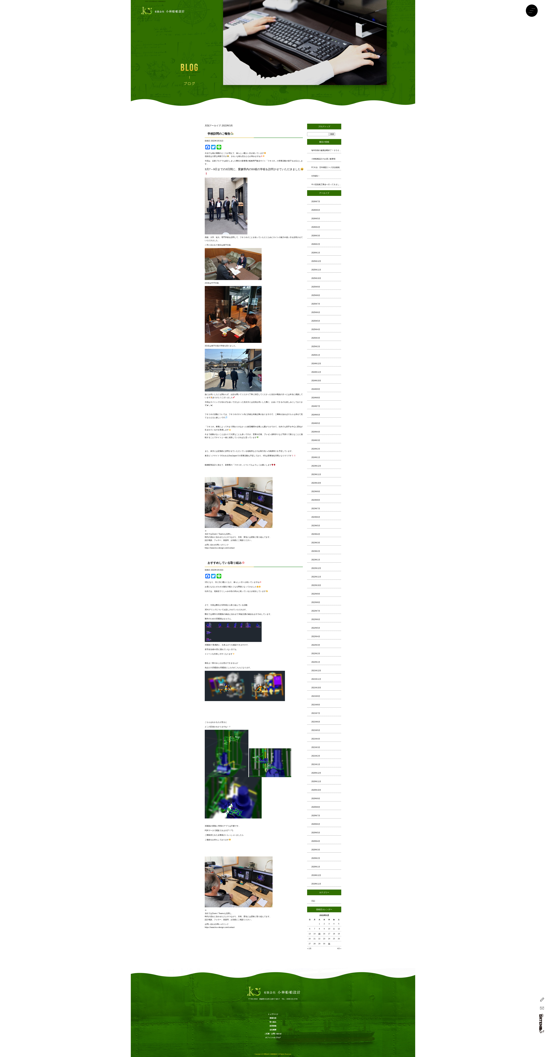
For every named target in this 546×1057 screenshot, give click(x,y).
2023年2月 (315, 551)
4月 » (339, 949)
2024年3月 (315, 440)
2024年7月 (315, 406)
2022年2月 (315, 653)
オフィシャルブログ (273, 1038)
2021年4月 (315, 739)
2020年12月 (316, 773)
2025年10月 (316, 278)
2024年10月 (316, 381)
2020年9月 (315, 798)
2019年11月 (316, 884)
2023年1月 (315, 560)
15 (319, 934)
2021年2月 (315, 756)
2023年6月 (315, 517)
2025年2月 (315, 346)
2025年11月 (316, 270)
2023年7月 (315, 508)
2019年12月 (316, 875)
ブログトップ (324, 126)
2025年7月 (315, 304)
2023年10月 (316, 483)
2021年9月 (315, 696)
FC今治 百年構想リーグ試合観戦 (325, 167)
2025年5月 (315, 321)
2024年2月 (315, 449)
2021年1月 (315, 764)
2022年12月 (316, 568)
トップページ (273, 1014)
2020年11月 (316, 781)
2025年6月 (315, 312)
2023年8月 (315, 500)
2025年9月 (315, 287)
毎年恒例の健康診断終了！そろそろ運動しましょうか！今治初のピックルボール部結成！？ (326, 150)
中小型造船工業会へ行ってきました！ (326, 184)
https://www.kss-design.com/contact (220, 548)
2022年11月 (316, 577)
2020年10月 (316, 790)
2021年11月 (316, 679)
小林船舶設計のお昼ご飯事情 (323, 159)
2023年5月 (315, 526)
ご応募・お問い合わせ (273, 1034)
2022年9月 (315, 594)
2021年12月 (316, 671)
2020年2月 (315, 858)
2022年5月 (315, 628)
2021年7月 (315, 713)
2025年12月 (316, 261)
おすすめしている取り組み (225, 562)
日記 (313, 901)
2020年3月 (315, 850)
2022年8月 (315, 602)
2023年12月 (316, 466)
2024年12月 (316, 363)
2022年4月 (315, 636)
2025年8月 (315, 295)
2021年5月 (315, 730)
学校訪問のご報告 (219, 133)
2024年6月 (315, 415)
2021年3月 (315, 747)
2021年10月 (316, 688)
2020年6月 (315, 824)
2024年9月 (315, 389)
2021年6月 (315, 722)
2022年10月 (316, 585)
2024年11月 (316, 372)
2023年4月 (315, 534)
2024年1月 (315, 457)
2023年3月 (315, 543)
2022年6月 (315, 619)
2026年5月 (315, 218)
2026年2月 (315, 244)
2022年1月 (315, 662)
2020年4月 (315, 841)
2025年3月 (315, 338)
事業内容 (273, 1018)
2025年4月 (315, 329)
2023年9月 (315, 491)
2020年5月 (315, 833)
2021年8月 (315, 705)
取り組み (273, 1022)
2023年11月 (316, 474)
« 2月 (309, 949)
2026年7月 (315, 201)
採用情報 (273, 1026)
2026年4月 (315, 227)
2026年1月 (315, 253)
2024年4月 (315, 432)
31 (329, 944)
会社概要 (273, 1030)
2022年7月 (315, 611)
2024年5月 (315, 423)
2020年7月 (315, 815)
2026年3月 (315, 236)
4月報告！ (315, 176)
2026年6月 (315, 210)
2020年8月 (315, 807)
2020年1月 (315, 867)
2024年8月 (315, 398)
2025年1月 (315, 355)
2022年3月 (315, 645)
